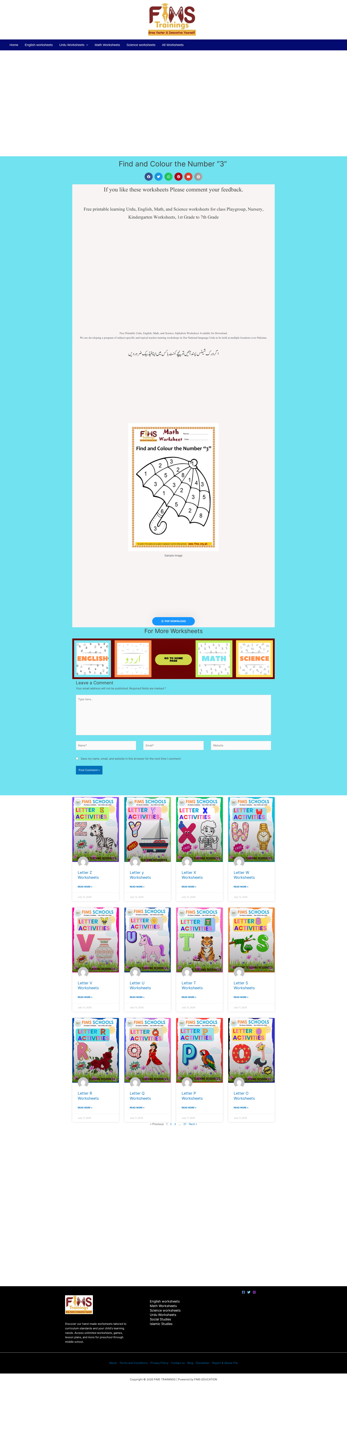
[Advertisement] (108, 77)
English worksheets (39, 45)
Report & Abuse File (225, 1363)
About (113, 1363)
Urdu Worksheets (71, 45)
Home (14, 45)
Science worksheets (141, 45)
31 (184, 1124)
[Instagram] (254, 1292)
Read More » (85, 886)
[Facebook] (243, 1292)
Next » (193, 1124)
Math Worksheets (107, 45)
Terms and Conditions (133, 1363)
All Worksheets (173, 45)
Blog (190, 1363)
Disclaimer (202, 1363)
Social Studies (160, 1319)
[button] (86, 44)
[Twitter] (248, 1292)
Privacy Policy (159, 1363)
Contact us (178, 1363)
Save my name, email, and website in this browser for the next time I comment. (131, 758)
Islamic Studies (161, 1324)
